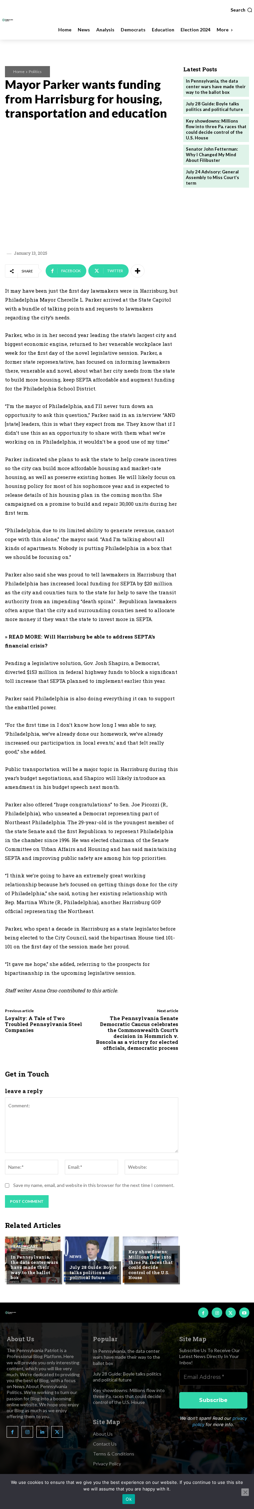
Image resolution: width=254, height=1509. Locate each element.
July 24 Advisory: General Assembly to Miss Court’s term (212, 177)
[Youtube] (244, 1312)
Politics (35, 71)
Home (18, 71)
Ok (129, 1499)
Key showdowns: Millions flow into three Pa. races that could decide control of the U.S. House (150, 1264)
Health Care (24, 1246)
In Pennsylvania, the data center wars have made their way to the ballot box (34, 1267)
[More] (138, 270)
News (75, 1257)
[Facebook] (203, 1312)
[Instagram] (217, 1312)
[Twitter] (231, 1312)
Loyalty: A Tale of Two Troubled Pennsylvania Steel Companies (43, 1024)
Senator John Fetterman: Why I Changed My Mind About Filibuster (212, 154)
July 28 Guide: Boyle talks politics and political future (93, 1272)
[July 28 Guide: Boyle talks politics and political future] (91, 1259)
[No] (245, 1492)
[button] (241, 10)
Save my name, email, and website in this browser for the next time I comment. (93, 1185)
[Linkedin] (42, 1432)
